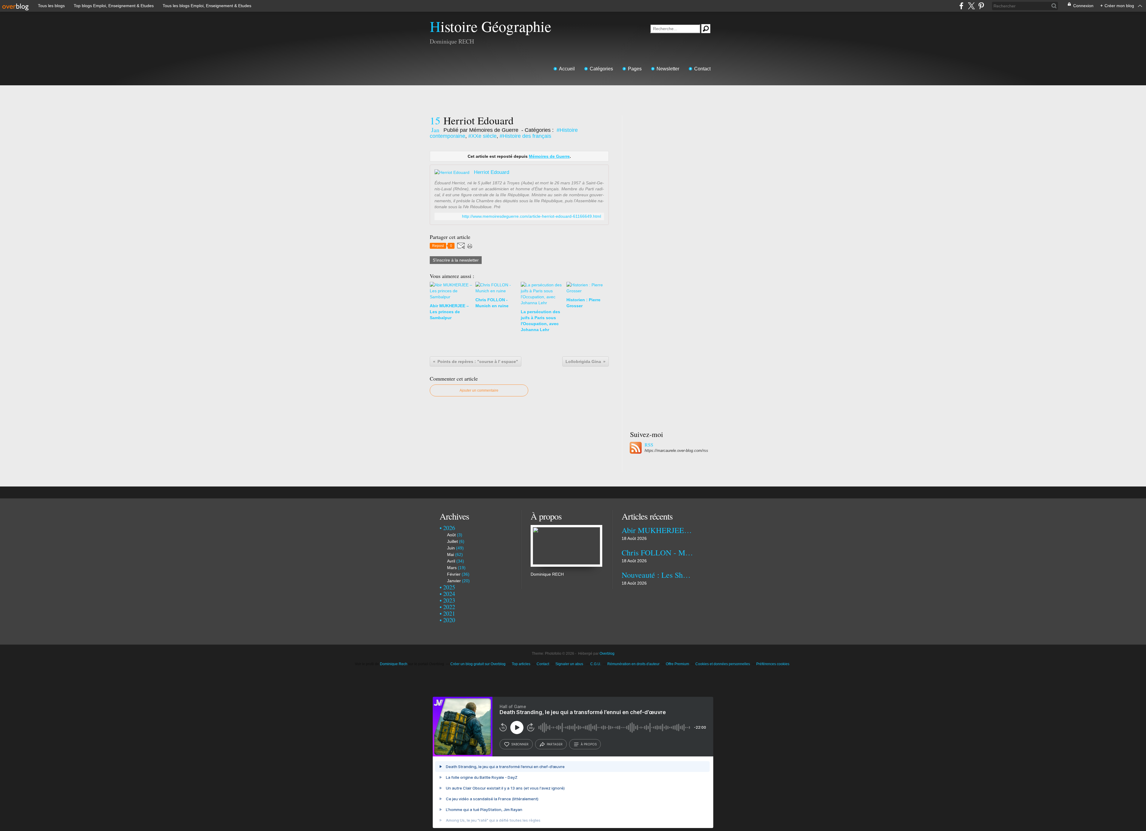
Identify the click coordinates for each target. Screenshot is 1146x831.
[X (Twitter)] (971, 5)
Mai (450, 554)
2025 (449, 587)
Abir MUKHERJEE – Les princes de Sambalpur (657, 530)
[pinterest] (981, 5)
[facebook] (961, 5)
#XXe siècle (482, 136)
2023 (449, 600)
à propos (589, 744)
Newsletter (668, 68)
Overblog (607, 653)
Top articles (521, 664)
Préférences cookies (772, 664)
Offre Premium (677, 664)
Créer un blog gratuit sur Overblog (478, 664)
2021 (449, 613)
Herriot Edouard (491, 172)
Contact (702, 68)
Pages (635, 68)
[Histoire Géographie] (566, 528)
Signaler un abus (569, 664)
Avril (451, 561)
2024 (449, 594)
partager (555, 744)
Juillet (452, 541)
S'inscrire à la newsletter (456, 260)
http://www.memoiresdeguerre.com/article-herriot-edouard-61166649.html (531, 216)
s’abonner (520, 744)
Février (453, 574)
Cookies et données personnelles (722, 664)
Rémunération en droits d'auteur (633, 664)
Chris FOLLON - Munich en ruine (657, 552)
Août (451, 534)
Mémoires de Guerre (549, 156)
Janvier (454, 580)
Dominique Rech (393, 664)
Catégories (601, 68)
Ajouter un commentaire (479, 390)
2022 (449, 607)
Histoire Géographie (490, 26)
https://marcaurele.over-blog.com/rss (676, 450)
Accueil (567, 68)
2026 (449, 528)
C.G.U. (595, 664)
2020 (449, 620)
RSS (649, 445)
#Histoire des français (525, 136)
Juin (451, 548)
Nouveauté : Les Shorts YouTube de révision (657, 575)
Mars (452, 567)
